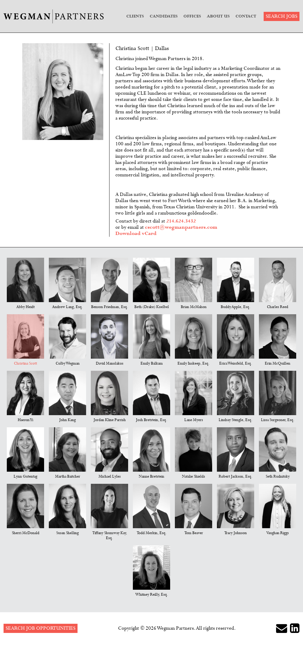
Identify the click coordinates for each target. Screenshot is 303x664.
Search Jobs (281, 16)
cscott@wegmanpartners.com (181, 227)
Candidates (164, 16)
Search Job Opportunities (40, 628)
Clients (135, 16)
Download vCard (136, 234)
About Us (218, 16)
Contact (246, 16)
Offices (192, 16)
